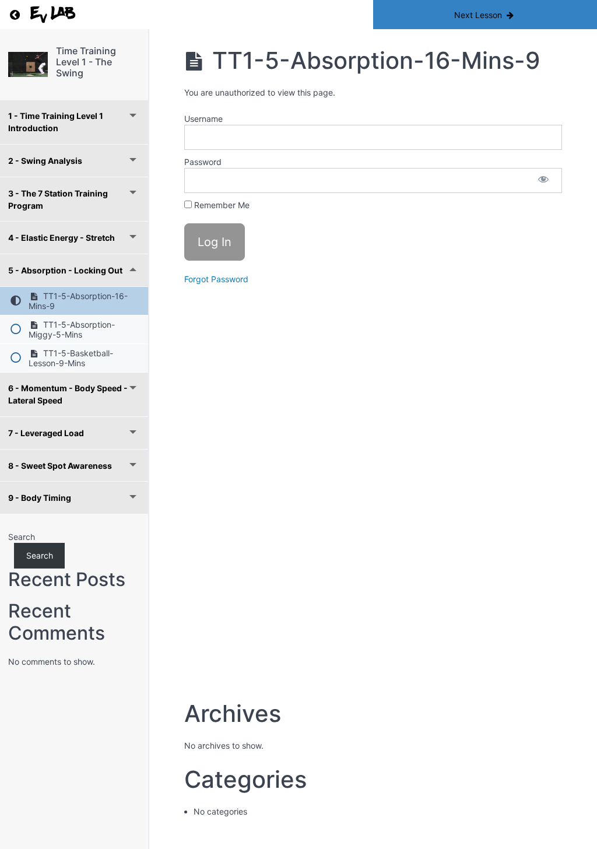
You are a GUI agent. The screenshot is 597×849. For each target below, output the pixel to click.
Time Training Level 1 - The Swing (86, 62)
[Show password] (543, 180)
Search (21, 537)
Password (203, 162)
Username (203, 119)
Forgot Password (216, 279)
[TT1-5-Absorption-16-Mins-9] (28, 64)
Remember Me (221, 205)
